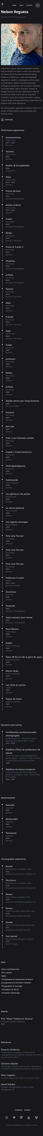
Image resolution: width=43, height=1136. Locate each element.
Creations (29, 5)
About (21, 5)
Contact (27, 1110)
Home (14, 5)
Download (9, 119)
